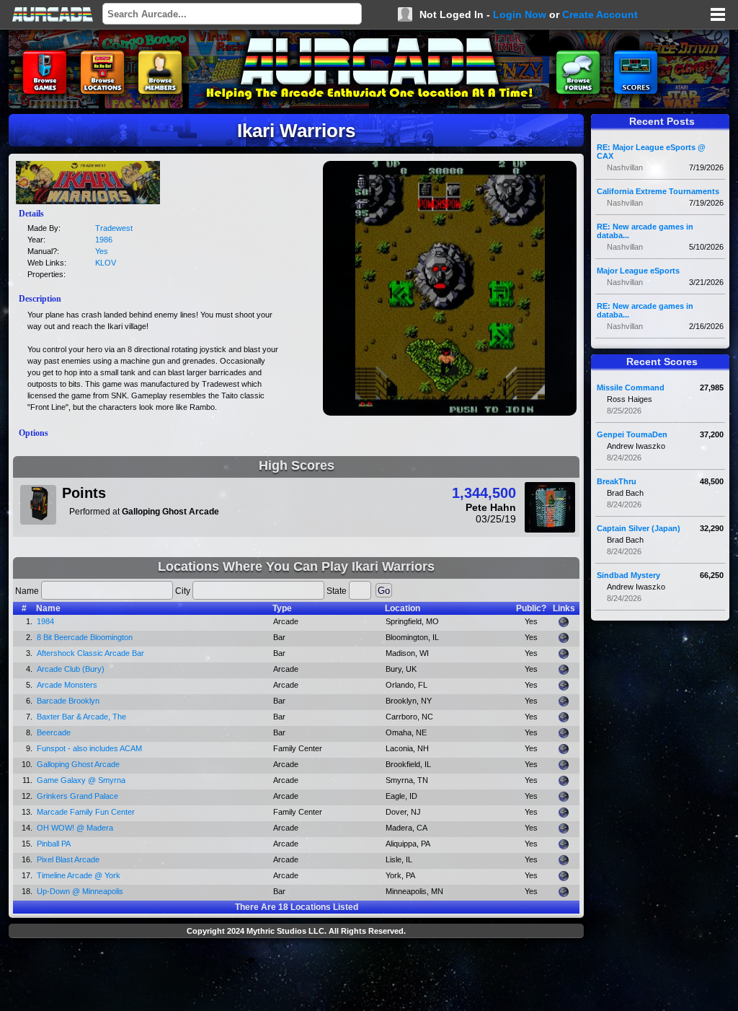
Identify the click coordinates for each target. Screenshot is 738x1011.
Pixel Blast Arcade (68, 859)
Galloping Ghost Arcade (78, 764)
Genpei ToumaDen (632, 434)
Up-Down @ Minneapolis (80, 891)
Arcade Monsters (67, 684)
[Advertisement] (296, 976)
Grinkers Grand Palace (77, 796)
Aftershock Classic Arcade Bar (90, 653)
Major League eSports (638, 270)
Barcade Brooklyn (68, 700)
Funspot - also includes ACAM (89, 748)
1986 (103, 239)
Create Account (600, 14)
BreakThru (616, 481)
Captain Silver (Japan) (638, 528)
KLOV (105, 262)
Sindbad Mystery (628, 575)
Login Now (519, 14)
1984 (45, 621)
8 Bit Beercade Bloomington (85, 637)
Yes (101, 251)
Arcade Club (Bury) (71, 669)
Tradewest (114, 228)
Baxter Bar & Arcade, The (81, 716)
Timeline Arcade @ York (78, 875)
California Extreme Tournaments (658, 191)
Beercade (54, 732)
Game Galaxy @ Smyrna (81, 780)
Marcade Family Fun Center (86, 812)
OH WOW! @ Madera (75, 827)
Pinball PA (54, 843)
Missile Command (630, 387)
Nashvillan (625, 167)
